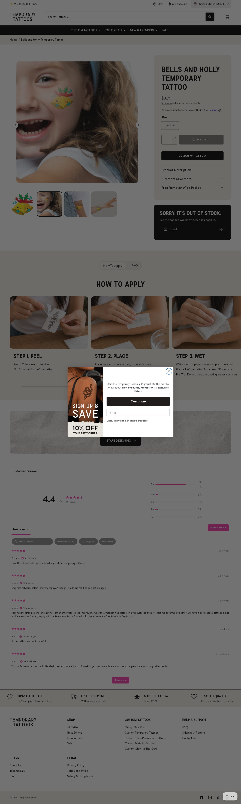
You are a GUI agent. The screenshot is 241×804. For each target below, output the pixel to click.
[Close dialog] (169, 371)
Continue (138, 401)
